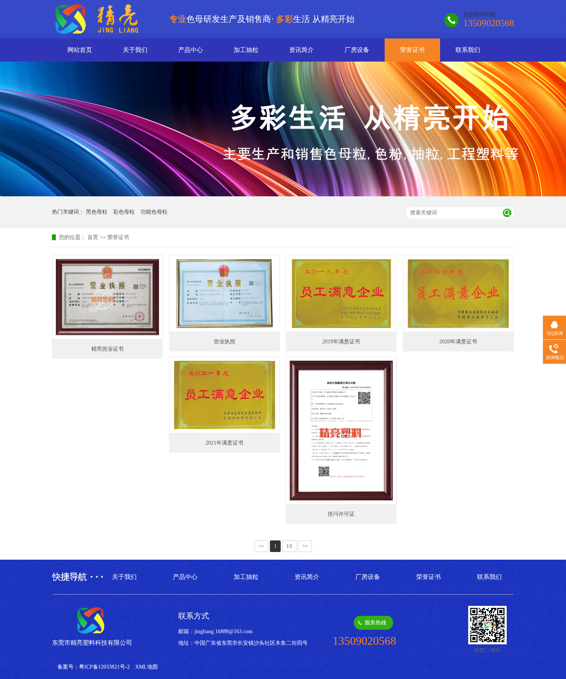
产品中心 (190, 50)
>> (305, 546)
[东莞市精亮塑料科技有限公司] (103, 31)
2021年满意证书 (224, 443)
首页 (92, 237)
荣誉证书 (412, 50)
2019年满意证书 (341, 342)
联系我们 (467, 50)
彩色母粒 (124, 212)
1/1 (289, 546)
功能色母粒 (154, 212)
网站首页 (79, 50)
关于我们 (135, 50)
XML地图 (146, 667)
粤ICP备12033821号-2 (104, 667)
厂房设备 (357, 50)
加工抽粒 (246, 50)
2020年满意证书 (458, 342)
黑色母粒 (96, 212)
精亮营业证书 (107, 349)
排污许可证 (341, 514)
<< (261, 546)
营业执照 (224, 342)
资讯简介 (301, 50)
